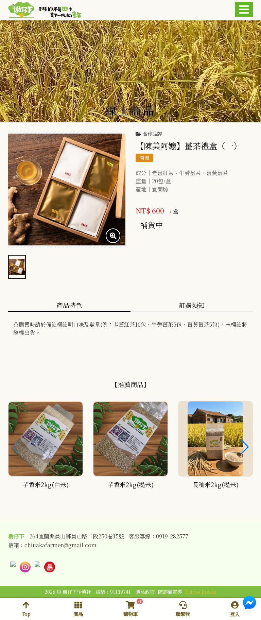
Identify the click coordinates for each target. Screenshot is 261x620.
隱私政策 (145, 591)
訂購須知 (192, 305)
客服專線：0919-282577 (158, 536)
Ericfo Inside (200, 591)
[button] (244, 447)
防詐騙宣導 (170, 591)
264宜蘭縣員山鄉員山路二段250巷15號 (76, 536)
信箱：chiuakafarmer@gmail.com (52, 545)
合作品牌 (152, 133)
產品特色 (69, 305)
